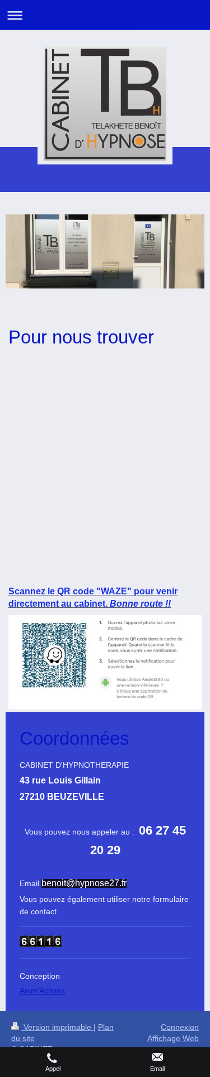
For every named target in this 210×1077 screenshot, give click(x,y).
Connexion (180, 1027)
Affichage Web (173, 1038)
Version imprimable (57, 1027)
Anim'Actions (42, 990)
